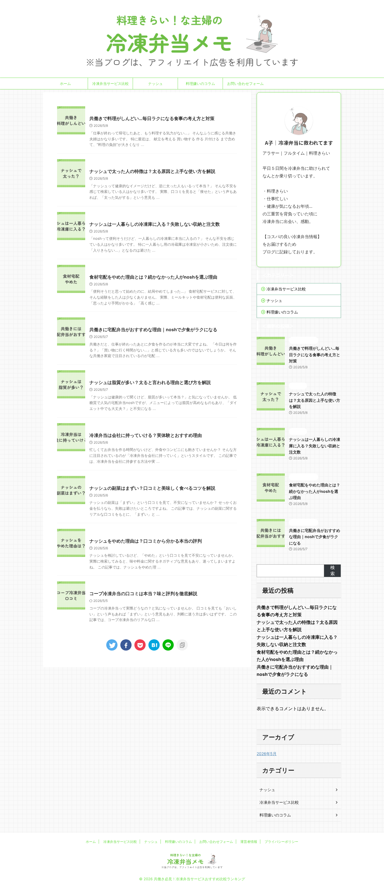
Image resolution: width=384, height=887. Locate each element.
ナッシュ (155, 83)
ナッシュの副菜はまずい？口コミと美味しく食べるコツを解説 (152, 488)
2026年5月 (267, 753)
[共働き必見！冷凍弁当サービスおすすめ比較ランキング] (154, 645)
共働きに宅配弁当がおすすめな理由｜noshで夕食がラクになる (153, 329)
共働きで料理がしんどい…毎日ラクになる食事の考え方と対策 (151, 118)
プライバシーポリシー (281, 841)
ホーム (65, 83)
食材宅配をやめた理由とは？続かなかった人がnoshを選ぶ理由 (153, 277)
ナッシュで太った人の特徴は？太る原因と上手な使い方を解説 (152, 171)
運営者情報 (248, 841)
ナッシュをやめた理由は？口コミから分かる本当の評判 (145, 541)
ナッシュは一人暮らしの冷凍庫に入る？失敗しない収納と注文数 (154, 224)
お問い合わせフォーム (245, 83)
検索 (332, 570)
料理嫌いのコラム (200, 83)
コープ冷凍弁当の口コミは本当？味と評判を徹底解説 (143, 593)
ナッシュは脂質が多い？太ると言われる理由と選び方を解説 (150, 382)
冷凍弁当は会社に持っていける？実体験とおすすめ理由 (145, 435)
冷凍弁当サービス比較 (110, 83)
